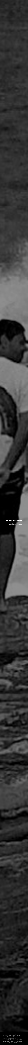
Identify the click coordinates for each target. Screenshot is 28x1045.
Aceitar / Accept (19, 1041)
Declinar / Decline (13, 1042)
